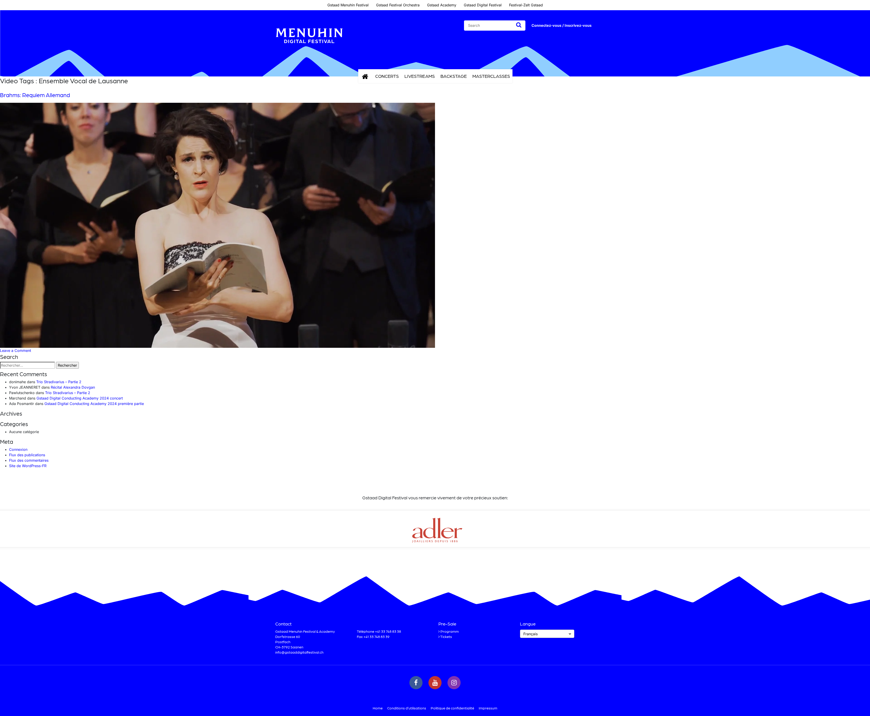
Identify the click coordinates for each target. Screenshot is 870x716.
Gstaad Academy (441, 5)
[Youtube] (435, 682)
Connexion (18, 449)
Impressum (488, 708)
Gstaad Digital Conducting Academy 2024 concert (79, 398)
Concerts (387, 76)
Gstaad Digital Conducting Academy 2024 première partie (94, 403)
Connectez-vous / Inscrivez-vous (562, 25)
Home (378, 708)
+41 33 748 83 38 (388, 631)
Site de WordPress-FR (27, 465)
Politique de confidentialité (452, 708)
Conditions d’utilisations (406, 708)
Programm (449, 631)
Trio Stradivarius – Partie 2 (58, 382)
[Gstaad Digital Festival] (309, 46)
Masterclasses (491, 76)
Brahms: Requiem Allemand (35, 94)
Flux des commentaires (28, 460)
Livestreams (419, 76)
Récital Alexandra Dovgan (73, 387)
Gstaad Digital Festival (483, 5)
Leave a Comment (15, 350)
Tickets (446, 636)
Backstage (453, 76)
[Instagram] (454, 682)
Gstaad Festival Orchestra (398, 5)
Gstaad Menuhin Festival (348, 5)
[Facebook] (416, 682)
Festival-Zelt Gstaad (526, 5)
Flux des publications (27, 455)
